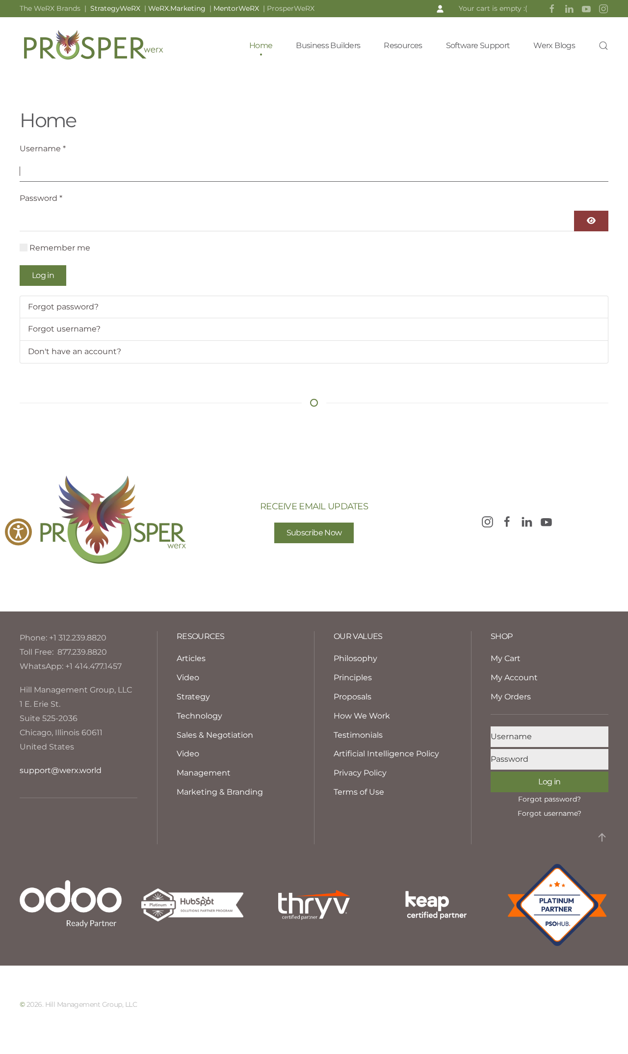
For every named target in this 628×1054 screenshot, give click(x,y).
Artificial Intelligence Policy (386, 753)
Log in (43, 275)
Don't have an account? (74, 351)
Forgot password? (63, 306)
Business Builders (328, 45)
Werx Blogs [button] (554, 45)
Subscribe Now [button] (314, 532)
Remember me (59, 247)
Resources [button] (403, 45)
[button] (440, 8)
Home (260, 45)
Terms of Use (359, 792)
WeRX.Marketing (177, 8)
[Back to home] (93, 46)
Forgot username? (64, 328)
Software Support (478, 45)
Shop (501, 636)
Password (41, 198)
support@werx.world (61, 770)
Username (43, 148)
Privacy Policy (360, 772)
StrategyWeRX (117, 8)
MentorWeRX (236, 8)
